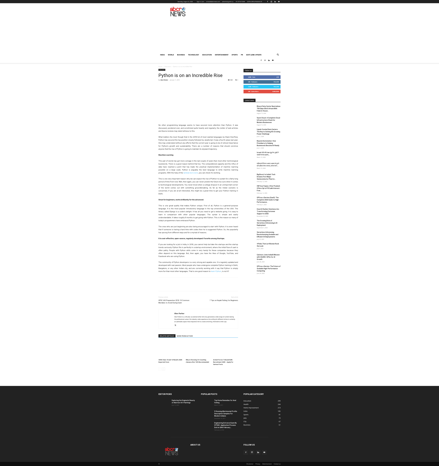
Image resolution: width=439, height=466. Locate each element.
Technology (193, 55)
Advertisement (267, 464)
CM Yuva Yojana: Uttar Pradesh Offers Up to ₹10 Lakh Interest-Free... (268, 188)
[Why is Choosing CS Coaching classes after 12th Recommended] (198, 349)
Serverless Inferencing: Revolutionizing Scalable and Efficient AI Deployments (267, 234)
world (171, 55)
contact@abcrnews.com (213, 1)
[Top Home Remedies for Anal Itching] (206, 403)
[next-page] (163, 369)
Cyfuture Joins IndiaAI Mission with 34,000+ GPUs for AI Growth (268, 257)
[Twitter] (166, 85)
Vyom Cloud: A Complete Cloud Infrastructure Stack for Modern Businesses (268, 120)
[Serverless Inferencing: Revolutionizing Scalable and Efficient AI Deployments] (249, 235)
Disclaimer (249, 464)
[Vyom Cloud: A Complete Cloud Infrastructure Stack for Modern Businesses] (249, 121)
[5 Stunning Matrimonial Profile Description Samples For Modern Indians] (206, 414)
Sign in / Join (200, 1)
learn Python (216, 271)
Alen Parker (164, 80)
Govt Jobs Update (253, 55)
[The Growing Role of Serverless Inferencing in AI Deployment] (249, 224)
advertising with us (227, 1)
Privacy (258, 464)
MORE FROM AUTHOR (185, 336)
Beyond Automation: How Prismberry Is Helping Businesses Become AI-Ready (268, 143)
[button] (278, 55)
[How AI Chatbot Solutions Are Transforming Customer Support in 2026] (249, 212)
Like (277, 77)
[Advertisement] (219, 35)
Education (207, 55)
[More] (181, 85)
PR (242, 55)
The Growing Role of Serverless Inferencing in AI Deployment (267, 223)
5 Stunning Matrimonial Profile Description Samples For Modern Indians (225, 413)
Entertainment (221, 55)
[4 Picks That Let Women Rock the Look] (249, 247)
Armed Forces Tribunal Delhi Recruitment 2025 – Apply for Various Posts (223, 362)
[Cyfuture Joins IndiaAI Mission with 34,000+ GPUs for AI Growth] (249, 258)
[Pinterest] (171, 85)
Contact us (277, 464)
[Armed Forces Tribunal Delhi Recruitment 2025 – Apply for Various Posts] (225, 349)
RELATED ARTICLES (167, 336)
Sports (235, 55)
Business (181, 55)
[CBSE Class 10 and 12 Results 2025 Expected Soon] (170, 349)
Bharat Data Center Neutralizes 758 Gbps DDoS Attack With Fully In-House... (268, 108)
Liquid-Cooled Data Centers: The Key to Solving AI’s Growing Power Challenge (268, 131)
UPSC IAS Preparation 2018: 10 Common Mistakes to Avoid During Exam (173, 301)
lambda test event (190, 173)
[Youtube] (279, 1)
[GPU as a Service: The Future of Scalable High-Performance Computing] (249, 269)
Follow (276, 82)
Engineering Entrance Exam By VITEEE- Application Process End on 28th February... (225, 425)
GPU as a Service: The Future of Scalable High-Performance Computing (269, 268)
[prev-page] (159, 369)
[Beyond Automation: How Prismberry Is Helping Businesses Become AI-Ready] (249, 144)
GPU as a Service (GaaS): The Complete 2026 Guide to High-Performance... (268, 200)
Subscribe (275, 91)
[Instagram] (271, 1)
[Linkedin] (275, 1)
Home (160, 66)
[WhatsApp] (176, 85)
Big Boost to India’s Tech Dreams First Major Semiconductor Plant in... (266, 177)
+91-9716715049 (240, 1)
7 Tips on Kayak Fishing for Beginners (224, 300)
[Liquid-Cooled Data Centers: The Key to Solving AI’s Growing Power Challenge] (249, 132)
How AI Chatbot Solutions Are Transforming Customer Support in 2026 (268, 211)
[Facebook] (267, 1)
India (162, 55)
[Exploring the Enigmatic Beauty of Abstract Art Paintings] (164, 403)
